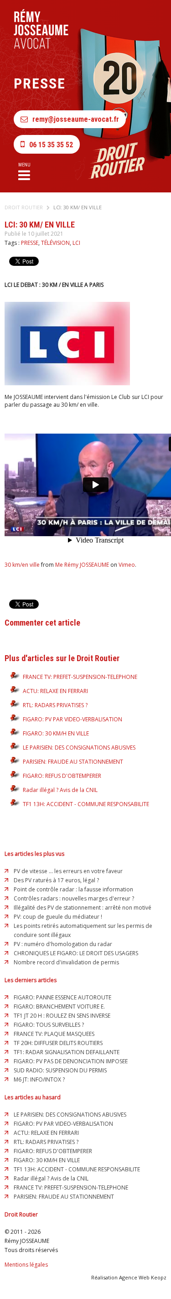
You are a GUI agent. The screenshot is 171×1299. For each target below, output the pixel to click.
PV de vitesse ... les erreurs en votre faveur (68, 871)
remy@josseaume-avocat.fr (75, 119)
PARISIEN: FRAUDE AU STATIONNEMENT (73, 762)
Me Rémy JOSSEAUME (82, 565)
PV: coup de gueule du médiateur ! (58, 917)
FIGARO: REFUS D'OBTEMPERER (62, 776)
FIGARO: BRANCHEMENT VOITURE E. (59, 1006)
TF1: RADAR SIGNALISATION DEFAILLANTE (66, 1052)
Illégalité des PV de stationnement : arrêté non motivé (82, 907)
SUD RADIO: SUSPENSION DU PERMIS (60, 1070)
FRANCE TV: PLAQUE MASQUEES (54, 1034)
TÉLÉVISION (55, 243)
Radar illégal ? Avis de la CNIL (60, 790)
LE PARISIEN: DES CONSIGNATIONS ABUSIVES (79, 747)
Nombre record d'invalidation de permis (66, 962)
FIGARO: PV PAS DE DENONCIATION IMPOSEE (71, 1061)
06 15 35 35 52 (51, 144)
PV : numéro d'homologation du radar (63, 944)
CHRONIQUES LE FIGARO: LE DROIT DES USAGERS (76, 953)
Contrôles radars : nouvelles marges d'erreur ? (74, 898)
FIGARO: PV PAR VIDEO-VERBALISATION (72, 719)
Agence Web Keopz (142, 1277)
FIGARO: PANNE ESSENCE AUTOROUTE (62, 997)
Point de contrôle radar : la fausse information (73, 889)
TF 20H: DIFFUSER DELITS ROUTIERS (58, 1043)
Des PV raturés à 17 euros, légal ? (56, 880)
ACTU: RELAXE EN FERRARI (55, 691)
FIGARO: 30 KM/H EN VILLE (56, 733)
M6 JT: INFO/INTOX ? (39, 1079)
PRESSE (29, 243)
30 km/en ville (22, 565)
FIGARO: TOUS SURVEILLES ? (49, 1025)
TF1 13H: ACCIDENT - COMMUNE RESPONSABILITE (86, 804)
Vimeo (127, 565)
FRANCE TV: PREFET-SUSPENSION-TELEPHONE (80, 677)
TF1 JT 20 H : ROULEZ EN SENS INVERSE (62, 1016)
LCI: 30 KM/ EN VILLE (77, 207)
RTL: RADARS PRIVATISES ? (55, 705)
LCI (76, 243)
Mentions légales (26, 1264)
